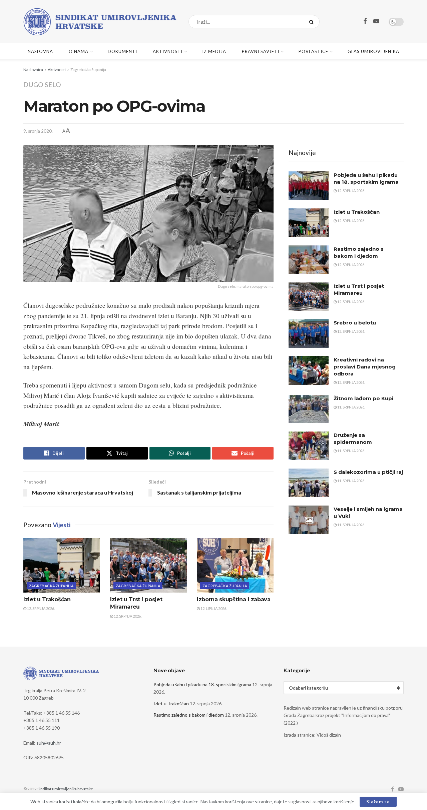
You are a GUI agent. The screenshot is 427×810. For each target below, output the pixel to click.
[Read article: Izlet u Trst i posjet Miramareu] (148, 565)
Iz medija (214, 51)
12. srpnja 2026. (40, 608)
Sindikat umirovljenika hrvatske (65, 788)
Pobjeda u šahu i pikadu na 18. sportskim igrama (202, 684)
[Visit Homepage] (100, 21)
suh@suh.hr (48, 743)
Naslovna (40, 51)
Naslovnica (33, 69)
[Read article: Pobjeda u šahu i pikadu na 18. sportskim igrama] (309, 185)
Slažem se (378, 801)
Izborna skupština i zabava (234, 599)
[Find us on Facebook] (365, 21)
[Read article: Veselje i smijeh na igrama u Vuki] (309, 520)
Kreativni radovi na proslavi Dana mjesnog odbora (365, 366)
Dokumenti (122, 51)
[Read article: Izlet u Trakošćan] (61, 565)
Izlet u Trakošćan (47, 599)
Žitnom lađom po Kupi (363, 398)
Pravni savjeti (260, 51)
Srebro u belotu (355, 322)
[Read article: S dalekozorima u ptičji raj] (309, 483)
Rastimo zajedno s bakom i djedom (188, 715)
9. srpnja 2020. (38, 131)
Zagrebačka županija (88, 69)
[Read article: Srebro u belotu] (309, 333)
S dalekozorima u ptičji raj (368, 472)
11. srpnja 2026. (351, 407)
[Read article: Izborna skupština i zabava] (235, 565)
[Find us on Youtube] (376, 21)
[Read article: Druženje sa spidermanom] (309, 446)
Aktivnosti (167, 51)
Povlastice (313, 51)
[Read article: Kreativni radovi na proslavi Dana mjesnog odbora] (309, 370)
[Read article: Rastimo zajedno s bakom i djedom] (309, 259)
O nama (78, 51)
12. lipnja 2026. (213, 608)
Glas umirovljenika (373, 51)
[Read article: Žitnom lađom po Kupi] (309, 409)
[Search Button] (313, 21)
